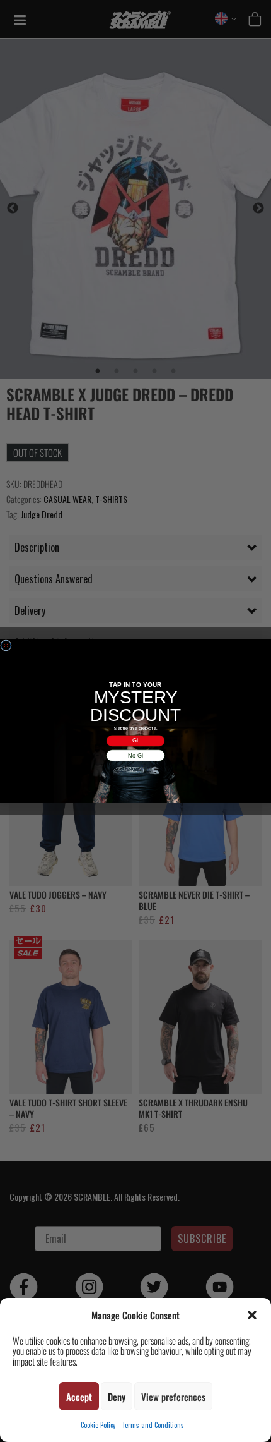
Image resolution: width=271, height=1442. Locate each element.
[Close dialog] (6, 645)
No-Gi (135, 755)
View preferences (173, 1396)
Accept (79, 1396)
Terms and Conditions (153, 1425)
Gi (135, 740)
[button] (252, 1315)
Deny (116, 1396)
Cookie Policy (98, 1425)
